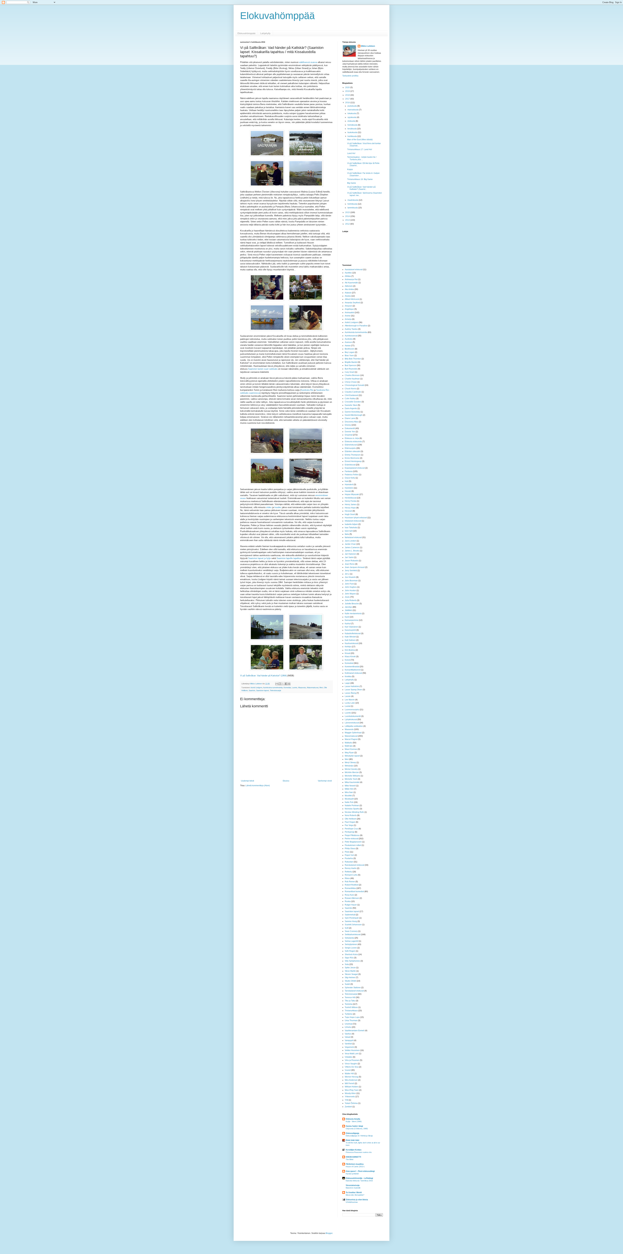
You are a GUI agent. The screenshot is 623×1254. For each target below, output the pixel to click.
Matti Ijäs (349, 746)
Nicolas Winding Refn (354, 812)
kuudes (278, 507)
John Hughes (351, 587)
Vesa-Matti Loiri (351, 1053)
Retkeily (348, 872)
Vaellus (348, 1034)
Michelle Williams (352, 776)
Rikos (347, 878)
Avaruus (348, 342)
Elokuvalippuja (352, 1133)
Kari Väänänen (351, 627)
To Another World (354, 1192)
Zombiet (348, 1107)
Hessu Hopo (350, 508)
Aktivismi (349, 286)
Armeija (348, 319)
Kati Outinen (350, 640)
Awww (347, 345)
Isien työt (349, 531)
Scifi (346, 928)
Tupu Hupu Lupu (352, 1017)
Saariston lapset (262, 690)
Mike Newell (350, 786)
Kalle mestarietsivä (353, 613)
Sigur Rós (349, 958)
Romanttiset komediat (354, 891)
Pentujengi (349, 832)
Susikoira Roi (307, 390)
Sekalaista (349, 938)
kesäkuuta (352, 129)
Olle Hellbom (350, 819)
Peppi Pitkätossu (352, 835)
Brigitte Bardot (351, 362)
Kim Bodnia (350, 650)
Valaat (347, 1037)
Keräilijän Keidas (353, 1150)
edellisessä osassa (308, 62)
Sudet (347, 984)
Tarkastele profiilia (350, 76)
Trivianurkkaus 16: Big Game (360, 179)
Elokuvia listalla (353, 1119)
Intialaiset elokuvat (353, 521)
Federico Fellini (351, 474)
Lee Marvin (350, 700)
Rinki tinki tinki (352, 1140)
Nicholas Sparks (352, 809)
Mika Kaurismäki (352, 782)
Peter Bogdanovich (353, 842)
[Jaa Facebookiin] (286, 683)
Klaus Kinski (350, 656)
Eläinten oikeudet (352, 451)
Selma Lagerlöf (351, 941)
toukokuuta (353, 132)
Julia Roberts (350, 600)
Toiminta (348, 1004)
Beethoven (349, 349)
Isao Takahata (351, 527)
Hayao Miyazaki (352, 494)
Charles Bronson (352, 375)
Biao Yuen (349, 355)
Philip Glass (350, 848)
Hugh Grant (350, 514)
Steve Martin (350, 971)
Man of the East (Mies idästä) (360, 139)
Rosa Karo (349, 895)
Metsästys (349, 766)
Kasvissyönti (350, 630)
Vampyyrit (349, 1040)
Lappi (347, 683)
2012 (347, 224)
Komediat (287, 687)
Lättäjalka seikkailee (354, 726)
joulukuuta (352, 106)
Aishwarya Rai (351, 279)
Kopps (350, 169)
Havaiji (348, 491)
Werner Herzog (351, 1077)
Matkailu (348, 743)
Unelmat (348, 1024)
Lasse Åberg (350, 693)
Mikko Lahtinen (368, 46)
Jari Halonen (350, 554)
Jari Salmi (349, 557)
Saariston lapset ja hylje (259, 558)
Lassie (348, 696)
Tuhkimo (348, 1014)
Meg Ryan (349, 752)
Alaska (348, 296)
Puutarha (349, 858)
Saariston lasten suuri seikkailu (262, 369)
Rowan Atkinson (352, 898)
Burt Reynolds (351, 369)
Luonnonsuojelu (352, 709)
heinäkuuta (353, 125)
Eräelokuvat (350, 465)
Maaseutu (302, 687)
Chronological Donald (354, 385)
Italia (347, 534)
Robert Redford (351, 885)
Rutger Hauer (351, 905)
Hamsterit (349, 484)
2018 (347, 95)
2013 (347, 220)
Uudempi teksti (247, 781)
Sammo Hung (351, 921)
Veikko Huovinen (352, 1050)
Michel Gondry (351, 769)
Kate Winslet (350, 637)
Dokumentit (350, 428)
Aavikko (348, 273)
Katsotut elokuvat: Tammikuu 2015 (359, 1181)
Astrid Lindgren (256, 687)
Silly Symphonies (352, 961)
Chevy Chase (351, 382)
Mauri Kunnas (351, 749)
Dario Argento (351, 408)
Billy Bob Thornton (353, 359)
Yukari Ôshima (351, 1103)
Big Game (351, 183)
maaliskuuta (353, 200)
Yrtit (346, 1100)
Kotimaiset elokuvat (353, 673)
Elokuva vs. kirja (352, 438)
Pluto (347, 852)
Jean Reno (349, 564)
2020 (347, 87)
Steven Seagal (351, 974)
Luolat (347, 706)
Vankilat (348, 1044)
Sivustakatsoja (353, 1185)
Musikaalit (349, 799)
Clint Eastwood (351, 395)
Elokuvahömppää (277, 15)
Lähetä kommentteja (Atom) (257, 785)
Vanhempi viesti (325, 781)
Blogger (329, 1233)
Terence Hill (350, 997)
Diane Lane (350, 418)
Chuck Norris (350, 388)
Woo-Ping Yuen (352, 1090)
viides (269, 507)
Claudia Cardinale (353, 392)
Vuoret (348, 1070)
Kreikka (348, 676)
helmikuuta (353, 204)
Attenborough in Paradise (356, 326)
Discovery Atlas (351, 422)
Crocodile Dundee (353, 402)
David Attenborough (353, 415)
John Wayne (350, 594)
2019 (347, 91)
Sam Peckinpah (352, 918)
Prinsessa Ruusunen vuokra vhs (359, 1152)
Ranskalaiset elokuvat (354, 865)
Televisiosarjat (275, 690)
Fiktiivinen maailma (355, 1164)
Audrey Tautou (351, 329)
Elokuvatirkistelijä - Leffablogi (359, 1178)
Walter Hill (349, 1073)
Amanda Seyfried (352, 302)
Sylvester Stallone (353, 987)
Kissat (347, 653)
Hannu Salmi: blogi (354, 1126)
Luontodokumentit (353, 716)
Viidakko (348, 1057)
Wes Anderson (351, 1080)
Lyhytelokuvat (351, 719)
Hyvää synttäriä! (352, 1174)
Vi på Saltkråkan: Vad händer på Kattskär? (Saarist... (361, 188)
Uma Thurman (351, 1020)
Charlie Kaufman (352, 379)
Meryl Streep (350, 762)
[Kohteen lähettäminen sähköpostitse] (276, 683)
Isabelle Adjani (351, 524)
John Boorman (351, 580)
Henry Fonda (350, 501)
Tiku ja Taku (350, 1001)
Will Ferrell (349, 1083)
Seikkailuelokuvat (352, 934)
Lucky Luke (350, 703)
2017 (347, 99)
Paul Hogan (350, 822)
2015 (347, 212)
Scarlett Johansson (353, 924)
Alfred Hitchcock (352, 299)
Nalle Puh (349, 802)
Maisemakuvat (312, 687)
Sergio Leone (351, 948)
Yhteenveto (350, 1096)
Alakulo (348, 293)
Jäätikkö (348, 610)
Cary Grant (349, 372)
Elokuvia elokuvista (353, 441)
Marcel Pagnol (351, 739)
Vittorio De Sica (351, 1067)
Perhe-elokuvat (351, 838)
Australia (349, 339)
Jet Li (347, 574)
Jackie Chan (350, 544)
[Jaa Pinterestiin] (289, 683)
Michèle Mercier (352, 772)
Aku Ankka (349, 289)
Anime (347, 316)
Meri (321, 687)
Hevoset (348, 511)
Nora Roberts (351, 815)
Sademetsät (350, 915)
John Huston (350, 590)
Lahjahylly (265, 33)
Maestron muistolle (353, 1188)
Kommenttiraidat (352, 666)
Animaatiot (349, 312)
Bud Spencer (350, 365)
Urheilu (348, 1027)
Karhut (348, 623)
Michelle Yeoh (351, 779)
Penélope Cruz (351, 829)
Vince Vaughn (351, 1064)
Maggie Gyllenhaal (353, 732)
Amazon (348, 306)
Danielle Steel (351, 405)
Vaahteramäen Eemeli (354, 1030)
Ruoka (348, 901)
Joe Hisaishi (350, 577)
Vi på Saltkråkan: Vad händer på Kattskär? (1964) (263, 675)
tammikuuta (353, 208)
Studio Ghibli (350, 981)
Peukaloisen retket (353, 845)
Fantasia (348, 471)
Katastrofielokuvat (352, 633)
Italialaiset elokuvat (353, 537)
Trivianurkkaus (351, 1010)
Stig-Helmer (350, 977)
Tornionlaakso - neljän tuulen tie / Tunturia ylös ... (361, 158)
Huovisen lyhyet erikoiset (356, 517)
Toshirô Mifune (351, 1007)
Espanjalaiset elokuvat (355, 468)
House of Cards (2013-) (355, 1167)
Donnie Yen (350, 431)
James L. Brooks (352, 551)
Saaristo (252, 690)
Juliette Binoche (352, 603)
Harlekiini (349, 488)
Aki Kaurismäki (351, 283)
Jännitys (348, 607)
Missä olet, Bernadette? (355, 1195)
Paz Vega (349, 825)
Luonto (294, 687)
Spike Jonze (350, 967)
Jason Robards (351, 560)
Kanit (347, 617)
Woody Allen (350, 1093)
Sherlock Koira (351, 954)
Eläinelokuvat (351, 445)
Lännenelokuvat (352, 723)
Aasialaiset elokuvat (353, 269)
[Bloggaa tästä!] (279, 683)
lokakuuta (352, 113)
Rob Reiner (350, 881)
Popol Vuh (349, 855)
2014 (347, 216)
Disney (348, 425)
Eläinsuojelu (350, 448)
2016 (347, 102)
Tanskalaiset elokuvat (354, 991)
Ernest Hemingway (353, 461)
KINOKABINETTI (353, 1157)
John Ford (349, 584)
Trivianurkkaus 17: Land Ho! (359, 149)
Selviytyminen (351, 944)
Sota (347, 964)
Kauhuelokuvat (351, 643)
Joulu (347, 597)
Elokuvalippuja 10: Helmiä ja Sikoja (359, 1136)
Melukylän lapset (352, 756)
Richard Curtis (351, 875)
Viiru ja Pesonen (352, 1060)
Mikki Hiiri (349, 789)
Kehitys (348, 646)
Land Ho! (351, 153)
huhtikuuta (352, 136)
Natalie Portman (352, 805)
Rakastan (349, 862)
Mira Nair (349, 792)
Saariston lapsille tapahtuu (289, 558)
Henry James (350, 504)
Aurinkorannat (351, 336)
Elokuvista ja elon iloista (357, 1200)
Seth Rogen (350, 951)
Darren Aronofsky (352, 412)
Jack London (350, 541)
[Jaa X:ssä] (283, 683)
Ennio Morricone (352, 458)
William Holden (351, 1087)
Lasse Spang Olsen (353, 689)
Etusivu (286, 781)
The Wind (349, 1159)
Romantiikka (350, 888)
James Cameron (352, 547)
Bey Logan (349, 352)
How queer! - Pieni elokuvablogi (360, 1171)
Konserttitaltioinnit (352, 670)
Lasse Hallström (352, 686)
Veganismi (349, 1047)
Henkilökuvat (350, 498)
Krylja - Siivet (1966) (354, 1121)
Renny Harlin (350, 868)
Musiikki (348, 795)
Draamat (348, 435)
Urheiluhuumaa (352, 1202)
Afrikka (348, 276)
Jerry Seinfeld (351, 570)
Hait (346, 481)
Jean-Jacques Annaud (355, 567)
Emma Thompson (352, 455)
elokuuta (352, 121)
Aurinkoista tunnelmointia (273, 687)
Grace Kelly (350, 478)
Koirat (347, 660)
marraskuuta (353, 110)
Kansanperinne (351, 620)
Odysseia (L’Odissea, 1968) (357, 1129)
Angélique (349, 309)
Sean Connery (351, 931)
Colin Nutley (350, 398)
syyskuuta (352, 117)
